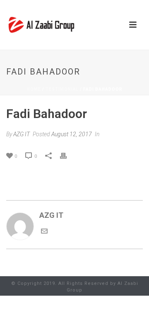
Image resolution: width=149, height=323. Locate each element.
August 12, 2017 (71, 134)
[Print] (67, 155)
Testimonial (62, 89)
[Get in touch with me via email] (44, 231)
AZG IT (21, 134)
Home (34, 89)
